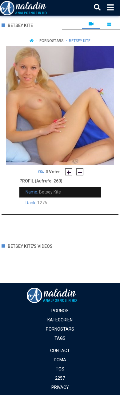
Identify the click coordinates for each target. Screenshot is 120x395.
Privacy (60, 387)
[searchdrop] (97, 7)
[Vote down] (79, 171)
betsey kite (79, 41)
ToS (60, 368)
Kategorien (60, 319)
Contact (60, 350)
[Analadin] (31, 7)
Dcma (60, 359)
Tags (60, 338)
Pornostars (51, 41)
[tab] (91, 24)
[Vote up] (68, 171)
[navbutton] (110, 7)
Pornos (60, 310)
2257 (60, 378)
